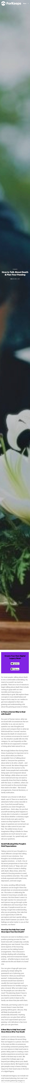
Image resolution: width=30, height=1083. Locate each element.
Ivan (11, 278)
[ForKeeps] (11, 3)
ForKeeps (15, 269)
